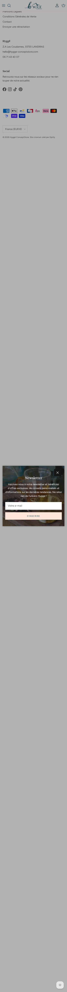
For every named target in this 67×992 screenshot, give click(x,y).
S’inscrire (33, 516)
